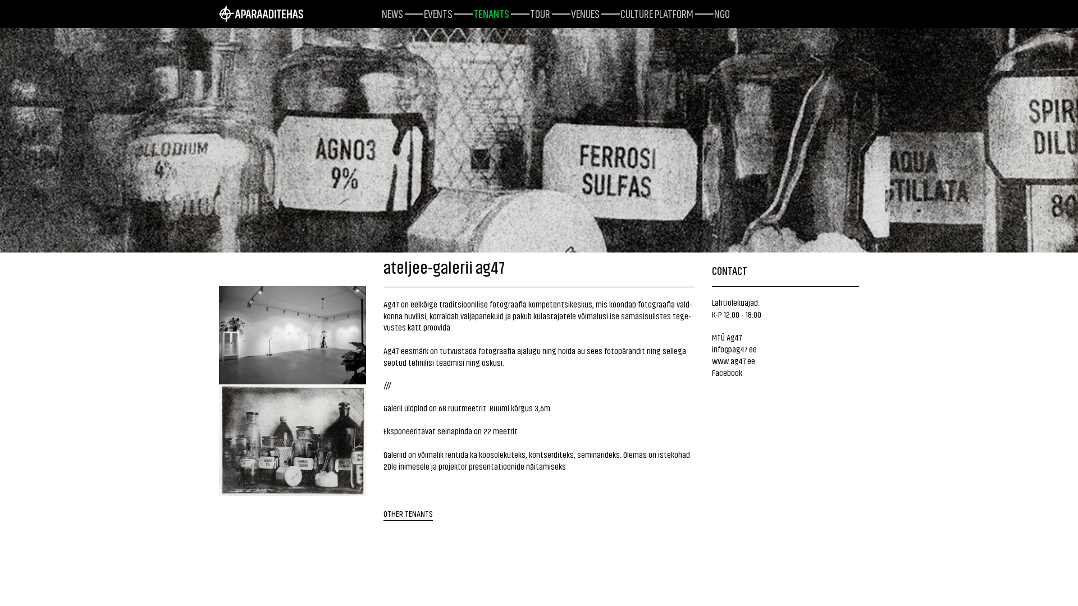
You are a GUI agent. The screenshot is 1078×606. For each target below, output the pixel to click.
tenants (491, 13)
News (392, 13)
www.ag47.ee (733, 360)
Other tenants (408, 513)
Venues (585, 13)
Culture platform (656, 13)
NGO (722, 13)
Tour (540, 13)
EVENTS (438, 13)
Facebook (727, 372)
